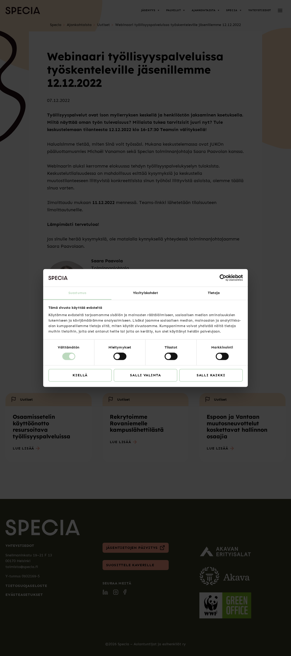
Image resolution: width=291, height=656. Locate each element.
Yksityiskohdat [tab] (145, 293)
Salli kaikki (211, 375)
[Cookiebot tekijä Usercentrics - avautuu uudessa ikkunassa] (223, 277)
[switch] (119, 356)
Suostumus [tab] (77, 293)
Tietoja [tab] (214, 293)
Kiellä (80, 375)
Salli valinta (145, 375)
